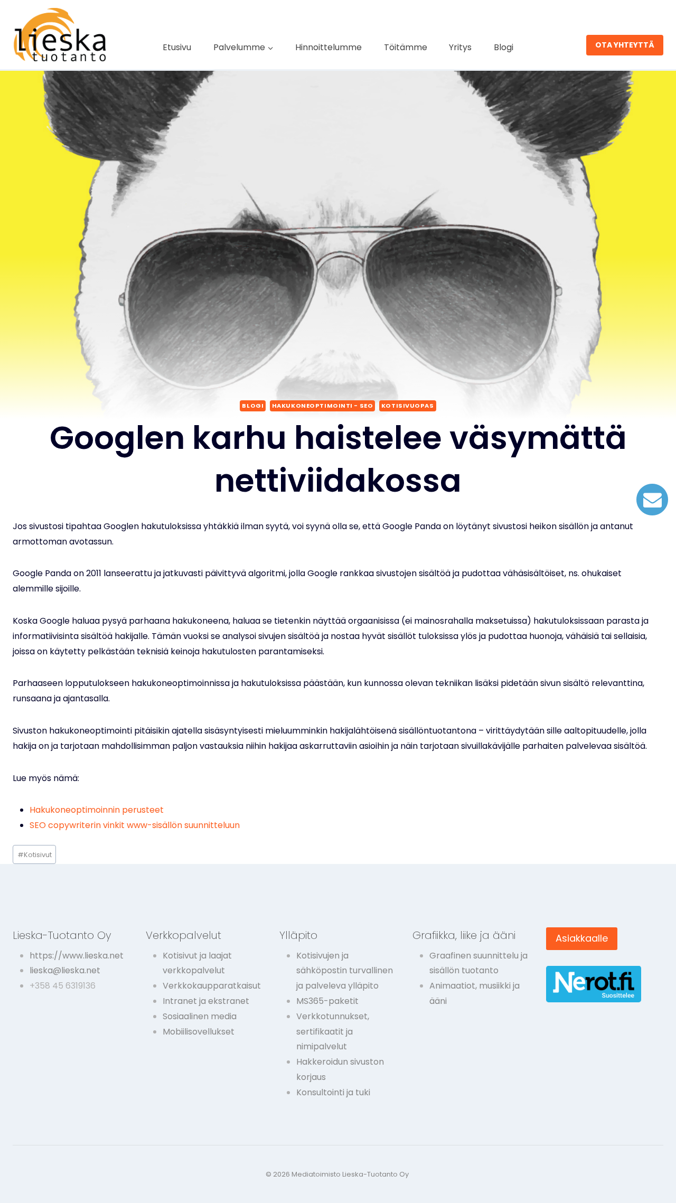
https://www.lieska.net (77, 956)
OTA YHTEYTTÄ (624, 45)
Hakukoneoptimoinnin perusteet (97, 810)
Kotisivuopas (407, 405)
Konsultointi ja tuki (333, 1092)
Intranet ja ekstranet (206, 1001)
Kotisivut (34, 854)
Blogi (503, 47)
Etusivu (177, 47)
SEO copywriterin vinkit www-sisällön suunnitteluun (135, 825)
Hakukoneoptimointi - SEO (322, 405)
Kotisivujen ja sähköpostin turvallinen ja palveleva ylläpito (344, 971)
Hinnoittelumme (328, 47)
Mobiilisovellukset (198, 1032)
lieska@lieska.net (65, 970)
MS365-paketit (327, 1001)
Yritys (460, 47)
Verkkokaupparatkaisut (212, 986)
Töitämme (405, 47)
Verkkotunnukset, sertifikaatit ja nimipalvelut (332, 1031)
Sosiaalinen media (200, 1016)
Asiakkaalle (582, 938)
